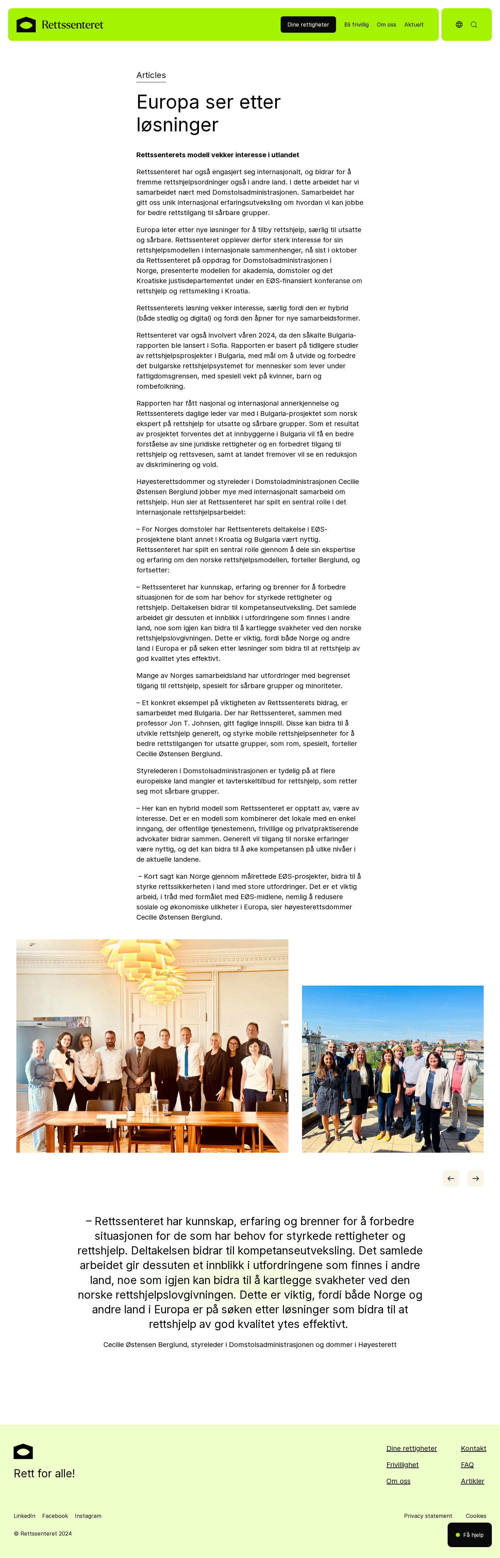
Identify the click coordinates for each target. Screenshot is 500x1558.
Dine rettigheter (411, 1448)
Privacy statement (428, 1515)
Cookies (476, 1515)
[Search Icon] (474, 24)
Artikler (472, 1481)
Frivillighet (402, 1465)
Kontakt (473, 1448)
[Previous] (451, 1178)
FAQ (467, 1465)
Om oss (398, 1481)
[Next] (475, 1178)
